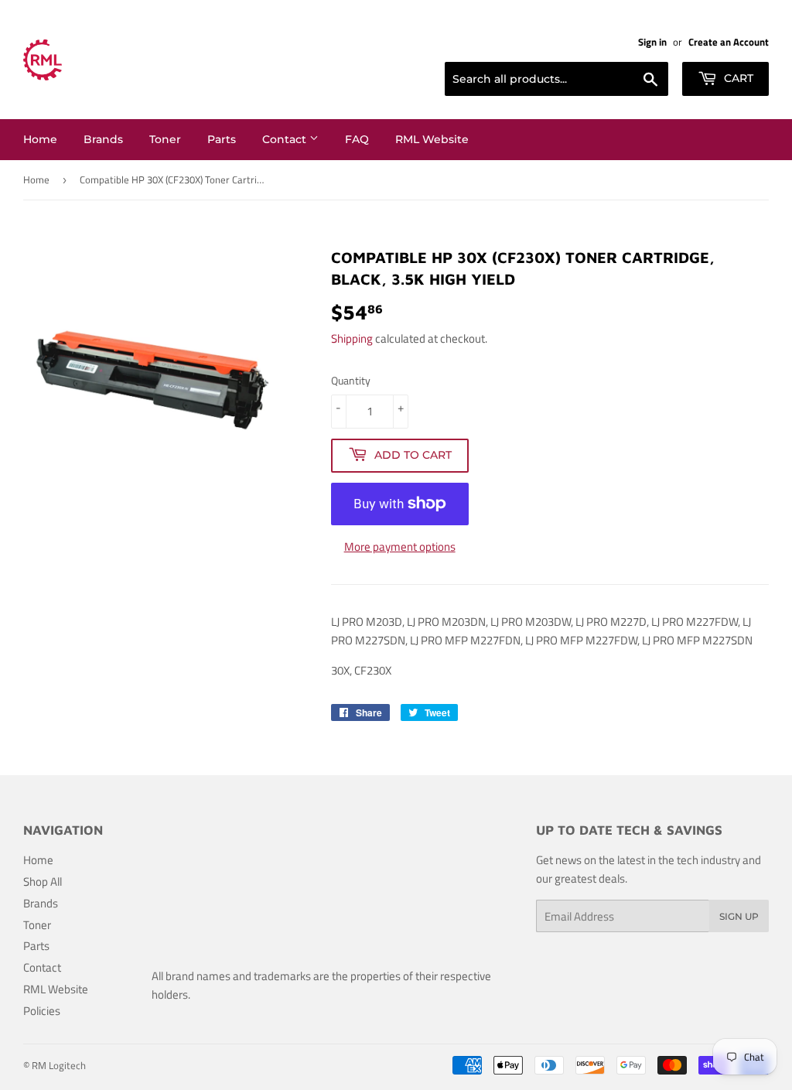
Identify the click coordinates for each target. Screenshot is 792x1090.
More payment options (400, 546)
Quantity (350, 380)
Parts (221, 139)
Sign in (652, 42)
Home (40, 139)
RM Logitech (59, 1065)
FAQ (357, 139)
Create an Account (728, 42)
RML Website (432, 139)
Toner (165, 139)
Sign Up (739, 916)
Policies (41, 1011)
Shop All (42, 881)
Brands (103, 139)
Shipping (352, 338)
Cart (737, 78)
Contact (285, 139)
